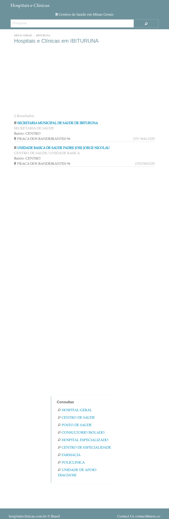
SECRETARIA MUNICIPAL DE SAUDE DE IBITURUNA (57, 123)
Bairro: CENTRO (27, 134)
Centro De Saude (78, 418)
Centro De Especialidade (86, 447)
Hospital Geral (77, 410)
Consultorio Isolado (83, 433)
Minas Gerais (23, 36)
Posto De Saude (77, 425)
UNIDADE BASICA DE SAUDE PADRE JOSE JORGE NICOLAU (63, 148)
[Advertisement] (84, 79)
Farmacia (71, 455)
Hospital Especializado (85, 440)
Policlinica (73, 462)
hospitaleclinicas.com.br (28, 516)
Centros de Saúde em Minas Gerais (86, 15)
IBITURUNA (43, 36)
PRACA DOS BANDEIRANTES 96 (86, 139)
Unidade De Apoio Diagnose (77, 472)
